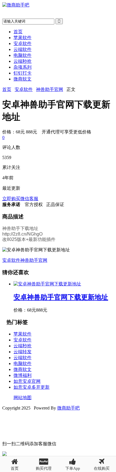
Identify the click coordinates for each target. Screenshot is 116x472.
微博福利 (23, 375)
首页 (18, 31)
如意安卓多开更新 (32, 387)
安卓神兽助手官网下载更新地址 (61, 297)
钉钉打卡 (23, 73)
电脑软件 (23, 55)
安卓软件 (23, 43)
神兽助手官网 (49, 89)
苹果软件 (23, 37)
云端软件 (23, 49)
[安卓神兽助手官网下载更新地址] (47, 283)
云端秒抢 (23, 61)
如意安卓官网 (27, 381)
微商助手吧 (68, 408)
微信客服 (29, 198)
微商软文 (23, 79)
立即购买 (11, 198)
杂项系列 (23, 67)
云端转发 (23, 351)
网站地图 (23, 397)
